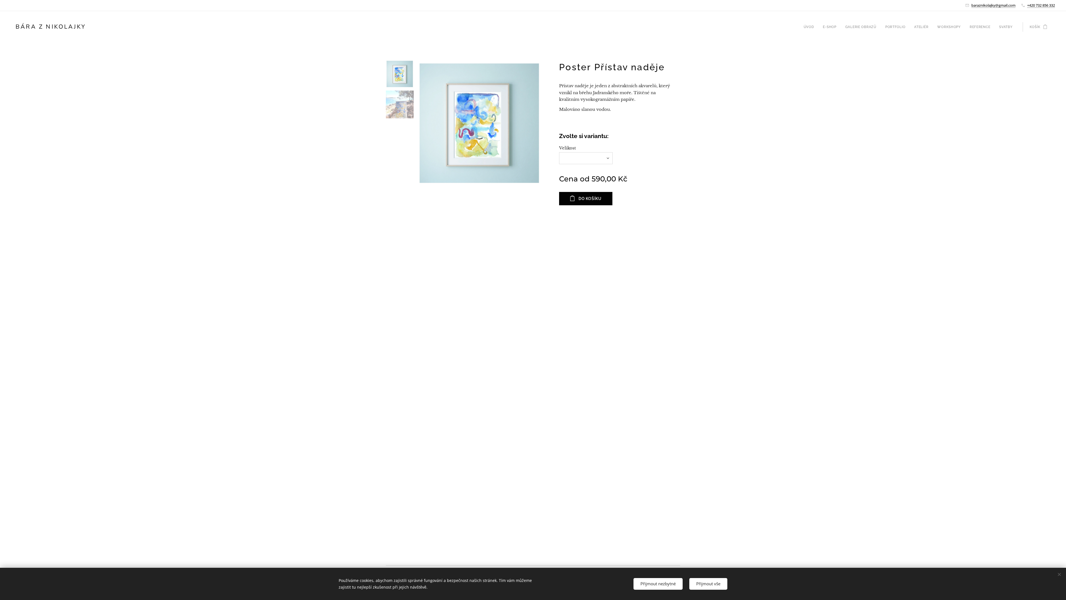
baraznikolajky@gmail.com (993, 5)
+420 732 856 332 (1041, 5)
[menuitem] (810, 27)
